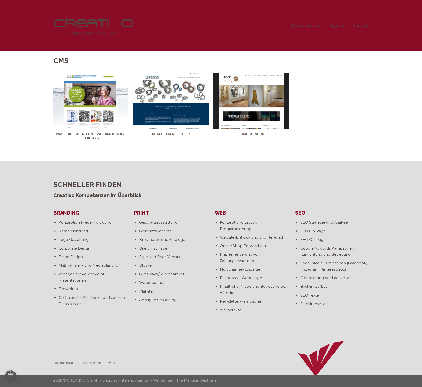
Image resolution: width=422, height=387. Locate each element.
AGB (111, 363)
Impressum (91, 363)
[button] (10, 376)
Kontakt (360, 25)
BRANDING (66, 213)
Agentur (338, 25)
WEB (220, 213)
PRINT (141, 213)
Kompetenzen (306, 25)
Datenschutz (64, 363)
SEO (300, 213)
